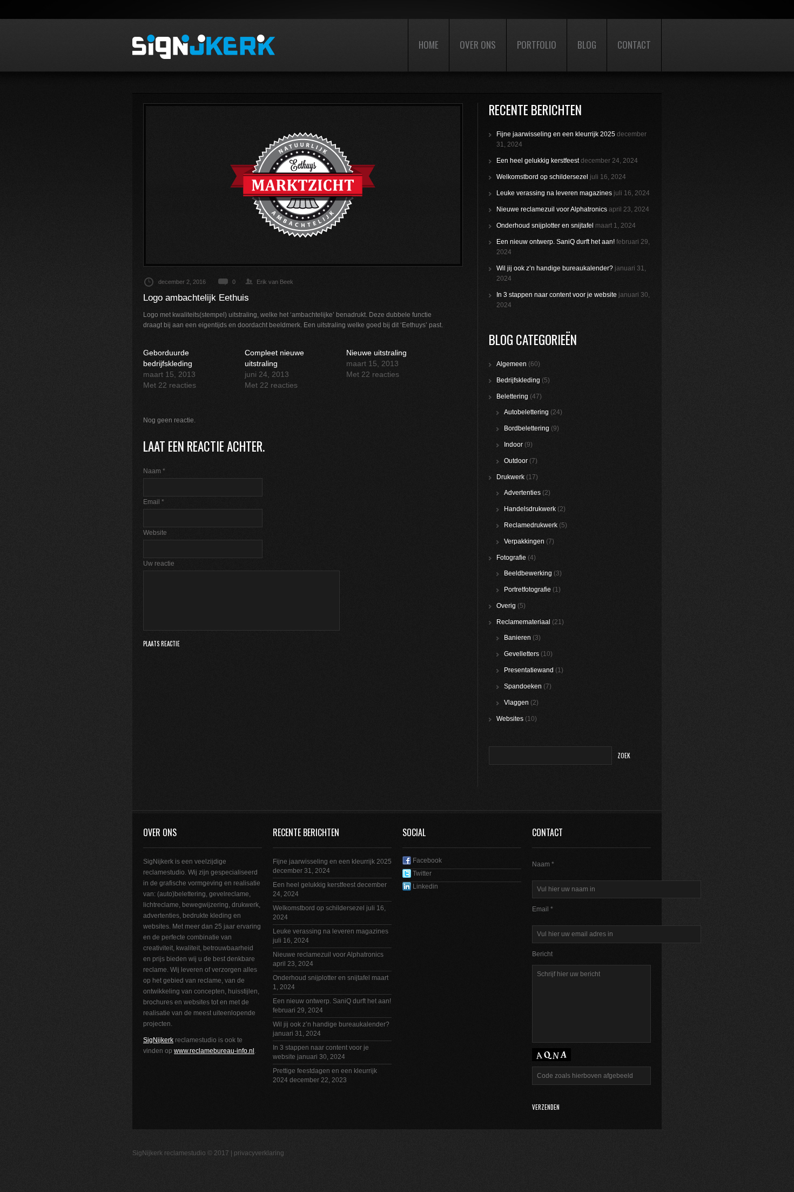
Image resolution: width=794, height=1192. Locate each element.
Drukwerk (510, 477)
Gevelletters (521, 654)
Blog (586, 44)
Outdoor (516, 461)
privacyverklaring (259, 1153)
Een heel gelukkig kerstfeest (537, 160)
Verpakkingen (524, 541)
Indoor (513, 444)
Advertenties (522, 492)
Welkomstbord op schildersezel (542, 177)
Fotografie (511, 557)
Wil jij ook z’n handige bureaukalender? (554, 268)
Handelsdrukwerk (530, 509)
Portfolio (536, 44)
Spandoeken (523, 686)
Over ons (478, 44)
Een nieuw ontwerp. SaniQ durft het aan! (555, 242)
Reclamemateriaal (523, 622)
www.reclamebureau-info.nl (214, 1051)
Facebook (426, 860)
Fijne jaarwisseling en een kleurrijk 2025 (555, 134)
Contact (634, 44)
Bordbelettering (526, 428)
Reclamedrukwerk (530, 525)
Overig (506, 606)
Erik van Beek (275, 282)
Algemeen (511, 364)
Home (429, 44)
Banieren (517, 637)
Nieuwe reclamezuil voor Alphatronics (551, 209)
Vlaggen (516, 702)
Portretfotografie (527, 589)
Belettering (512, 396)
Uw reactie (158, 563)
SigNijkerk (158, 1040)
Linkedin (424, 886)
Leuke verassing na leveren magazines (554, 193)
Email (153, 502)
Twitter (421, 873)
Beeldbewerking (528, 573)
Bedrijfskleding (518, 380)
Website (155, 533)
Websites (509, 719)
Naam (154, 471)
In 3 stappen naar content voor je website (556, 295)
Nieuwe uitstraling (376, 352)
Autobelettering (526, 412)
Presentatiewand (529, 670)
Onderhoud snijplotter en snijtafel (545, 225)
